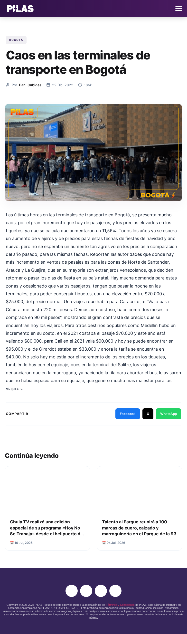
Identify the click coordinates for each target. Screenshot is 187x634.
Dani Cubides (30, 85)
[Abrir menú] (178, 8)
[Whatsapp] (115, 591)
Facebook (128, 414)
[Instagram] (71, 591)
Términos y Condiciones (120, 604)
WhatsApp (168, 414)
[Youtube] (101, 591)
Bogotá (16, 40)
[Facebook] (86, 591)
